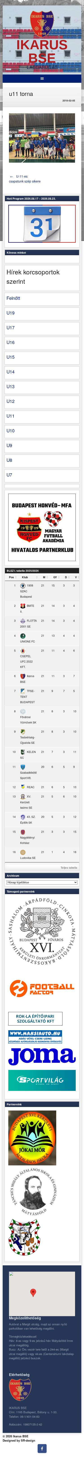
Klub (25, 577)
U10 (10, 430)
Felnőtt (13, 298)
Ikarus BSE (42, 51)
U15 (10, 357)
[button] (33, 1293)
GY (55, 577)
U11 (10, 415)
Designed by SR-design (19, 1440)
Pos (11, 577)
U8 (9, 460)
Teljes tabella (69, 868)
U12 (10, 401)
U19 (10, 312)
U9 (9, 445)
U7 (9, 474)
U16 (10, 342)
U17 (10, 327)
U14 (10, 371)
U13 (10, 386)
